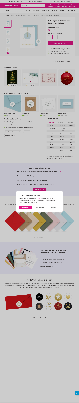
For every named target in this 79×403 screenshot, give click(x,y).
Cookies (38, 198)
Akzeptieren (25, 207)
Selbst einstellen (39, 207)
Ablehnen (53, 207)
